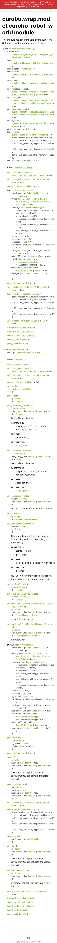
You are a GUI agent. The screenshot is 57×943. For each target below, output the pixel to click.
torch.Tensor (21, 445)
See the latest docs (40, 4)
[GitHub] (28, 938)
